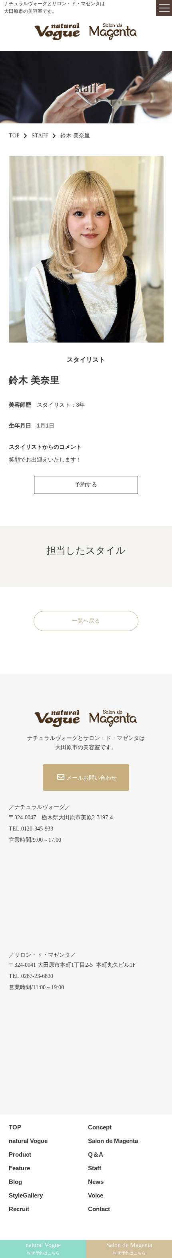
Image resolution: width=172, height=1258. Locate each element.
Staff (94, 1168)
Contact (99, 1209)
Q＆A (95, 1154)
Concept (100, 1127)
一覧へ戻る (86, 621)
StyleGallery (26, 1195)
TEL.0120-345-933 (31, 829)
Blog (15, 1181)
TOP (14, 136)
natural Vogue (28, 1140)
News (96, 1181)
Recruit (19, 1209)
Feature (19, 1168)
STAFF (40, 136)
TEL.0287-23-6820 (31, 976)
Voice (95, 1195)
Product (20, 1154)
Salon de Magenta (113, 1140)
